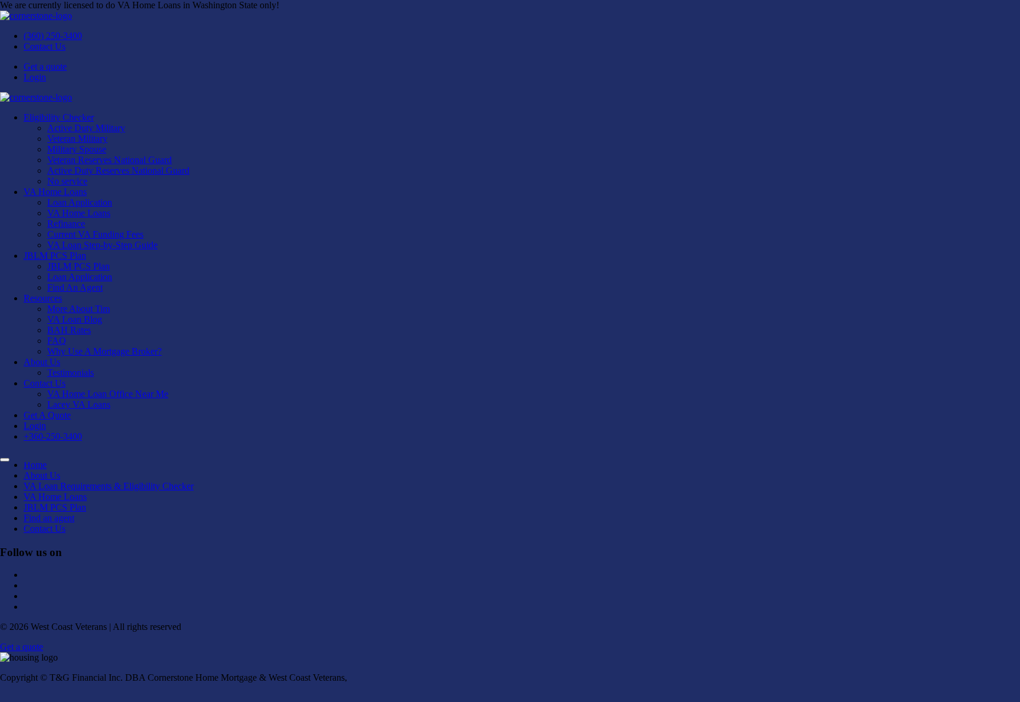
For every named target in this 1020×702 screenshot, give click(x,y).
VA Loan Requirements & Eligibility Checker (109, 486)
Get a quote (45, 66)
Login (35, 77)
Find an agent (49, 518)
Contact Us (45, 46)
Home (35, 465)
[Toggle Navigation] (4, 460)
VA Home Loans (55, 497)
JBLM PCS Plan (55, 507)
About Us (42, 475)
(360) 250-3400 (53, 36)
